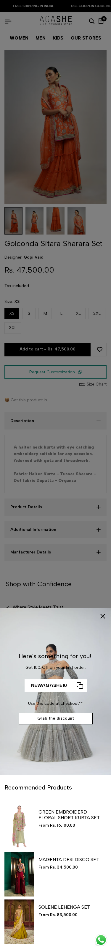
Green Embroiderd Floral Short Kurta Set (69, 814)
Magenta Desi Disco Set (68, 859)
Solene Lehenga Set (64, 907)
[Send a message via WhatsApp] (101, 940)
